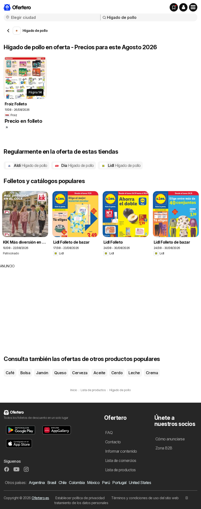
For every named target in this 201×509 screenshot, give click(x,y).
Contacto (113, 441)
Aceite (99, 372)
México (93, 482)
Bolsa (25, 372)
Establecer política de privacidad (79, 498)
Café (10, 372)
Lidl (123, 165)
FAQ (109, 432)
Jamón (42, 372)
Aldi (30, 165)
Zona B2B (163, 448)
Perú (106, 482)
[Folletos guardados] (174, 7)
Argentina (37, 482)
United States (140, 482)
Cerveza (79, 372)
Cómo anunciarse (170, 438)
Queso (60, 372)
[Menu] (193, 7)
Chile (62, 482)
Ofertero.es (40, 498)
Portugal (119, 482)
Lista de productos (120, 469)
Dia (77, 165)
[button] (183, 7)
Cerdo (117, 372)
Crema (152, 372)
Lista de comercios (120, 460)
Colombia (77, 482)
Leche (134, 372)
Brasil (51, 482)
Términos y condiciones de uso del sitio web (144, 498)
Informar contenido (121, 451)
